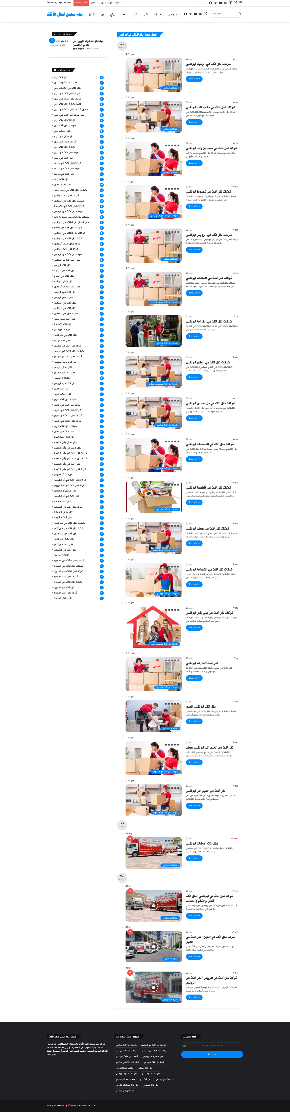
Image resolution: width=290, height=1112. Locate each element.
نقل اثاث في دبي (63, 158)
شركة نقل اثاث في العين (67, 405)
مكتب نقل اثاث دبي (124, 1068)
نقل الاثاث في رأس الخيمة (67, 448)
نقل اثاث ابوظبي (62, 185)
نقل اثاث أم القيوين (63, 475)
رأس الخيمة (159, 14)
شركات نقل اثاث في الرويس (68, 212)
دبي (102, 14)
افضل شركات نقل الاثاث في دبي (71, 110)
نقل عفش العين (62, 394)
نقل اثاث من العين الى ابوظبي (205, 791)
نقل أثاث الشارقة (63, 518)
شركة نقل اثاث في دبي (66, 153)
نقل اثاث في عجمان (64, 373)
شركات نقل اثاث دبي (65, 126)
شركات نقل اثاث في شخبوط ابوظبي (208, 191)
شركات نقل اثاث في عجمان (68, 357)
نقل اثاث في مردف (64, 174)
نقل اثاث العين (61, 389)
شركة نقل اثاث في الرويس (68, 255)
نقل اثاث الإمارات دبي (65, 120)
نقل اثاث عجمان (62, 340)
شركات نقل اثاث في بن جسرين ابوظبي (210, 403)
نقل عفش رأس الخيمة (65, 442)
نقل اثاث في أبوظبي (65, 308)
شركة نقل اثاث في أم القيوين (69, 485)
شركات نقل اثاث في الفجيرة (68, 566)
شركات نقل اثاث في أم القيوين (70, 480)
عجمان (135, 14)
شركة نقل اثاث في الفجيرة (68, 582)
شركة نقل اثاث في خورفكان (69, 528)
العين (124, 14)
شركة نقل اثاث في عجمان (67, 346)
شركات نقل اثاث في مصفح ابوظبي (207, 528)
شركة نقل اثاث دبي (64, 147)
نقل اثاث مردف (61, 179)
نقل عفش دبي (62, 131)
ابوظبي (112, 14)
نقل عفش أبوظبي (63, 281)
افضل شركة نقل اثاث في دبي (69, 115)
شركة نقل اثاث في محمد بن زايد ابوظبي (211, 148)
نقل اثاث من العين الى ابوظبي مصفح (209, 747)
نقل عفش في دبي (64, 136)
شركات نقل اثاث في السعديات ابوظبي (210, 444)
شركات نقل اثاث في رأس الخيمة (70, 453)
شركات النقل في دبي (65, 142)
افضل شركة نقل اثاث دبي (67, 104)
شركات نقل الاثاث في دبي (68, 99)
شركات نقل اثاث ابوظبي (66, 195)
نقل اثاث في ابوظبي (65, 303)
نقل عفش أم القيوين (65, 491)
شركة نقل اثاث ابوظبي (66, 249)
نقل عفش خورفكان (64, 539)
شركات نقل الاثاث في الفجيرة (69, 561)
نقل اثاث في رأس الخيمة (67, 464)
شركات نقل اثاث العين (65, 426)
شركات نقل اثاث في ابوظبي (69, 201)
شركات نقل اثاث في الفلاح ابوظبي (208, 362)
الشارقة (92, 14)
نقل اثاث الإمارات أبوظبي (67, 287)
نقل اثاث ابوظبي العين (201, 706)
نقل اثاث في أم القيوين (66, 496)
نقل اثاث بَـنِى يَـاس (64, 319)
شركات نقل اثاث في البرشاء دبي (106, 3)
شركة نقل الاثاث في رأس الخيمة (71, 459)
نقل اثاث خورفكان (62, 330)
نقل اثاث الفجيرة (62, 555)
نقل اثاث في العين (64, 432)
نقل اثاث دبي (60, 77)
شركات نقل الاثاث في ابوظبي (69, 233)
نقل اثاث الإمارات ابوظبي (202, 843)
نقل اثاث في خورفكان (65, 335)
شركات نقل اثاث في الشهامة (69, 206)
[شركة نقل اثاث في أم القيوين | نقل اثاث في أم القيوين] (61, 46)
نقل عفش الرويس (63, 298)
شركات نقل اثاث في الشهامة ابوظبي (209, 569)
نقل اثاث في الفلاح (64, 276)
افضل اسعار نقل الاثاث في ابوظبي (72, 222)
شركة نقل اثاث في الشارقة (68, 507)
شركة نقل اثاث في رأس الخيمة (70, 469)
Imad (190, 59)
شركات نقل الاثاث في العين (68, 416)
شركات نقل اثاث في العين (67, 410)
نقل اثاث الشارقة (62, 502)
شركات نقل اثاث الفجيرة (66, 577)
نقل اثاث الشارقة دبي (65, 83)
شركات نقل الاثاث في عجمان (69, 351)
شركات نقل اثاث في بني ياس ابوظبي (209, 612)
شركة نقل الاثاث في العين (67, 421)
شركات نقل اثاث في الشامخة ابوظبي (209, 278)
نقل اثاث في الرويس (65, 292)
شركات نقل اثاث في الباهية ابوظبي (208, 487)
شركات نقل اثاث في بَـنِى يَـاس (70, 190)
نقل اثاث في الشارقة (65, 550)
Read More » (194, 79)
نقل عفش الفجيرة (63, 598)
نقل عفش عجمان (63, 367)
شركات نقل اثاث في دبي (67, 93)
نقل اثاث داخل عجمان (65, 362)
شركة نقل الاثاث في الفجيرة (68, 571)
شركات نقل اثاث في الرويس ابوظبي (209, 235)
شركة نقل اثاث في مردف (67, 169)
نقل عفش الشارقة (63, 512)
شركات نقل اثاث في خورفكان (69, 523)
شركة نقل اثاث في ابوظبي (68, 238)
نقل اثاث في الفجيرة (64, 587)
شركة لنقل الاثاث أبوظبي (67, 244)
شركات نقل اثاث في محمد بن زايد (71, 217)
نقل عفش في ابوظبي (66, 314)
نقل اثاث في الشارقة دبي (67, 88)
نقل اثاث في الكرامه (64, 271)
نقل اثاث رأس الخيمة (64, 437)
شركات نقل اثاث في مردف (67, 163)
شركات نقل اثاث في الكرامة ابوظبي (209, 321)
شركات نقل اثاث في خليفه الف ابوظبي (210, 107)
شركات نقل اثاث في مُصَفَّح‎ (68, 228)
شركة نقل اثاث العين (65, 400)
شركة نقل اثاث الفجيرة (65, 593)
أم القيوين (174, 14)
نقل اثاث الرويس (62, 265)
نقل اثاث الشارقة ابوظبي (202, 663)
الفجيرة (146, 14)
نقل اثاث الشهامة (63, 324)
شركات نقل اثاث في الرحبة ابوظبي (208, 64)
